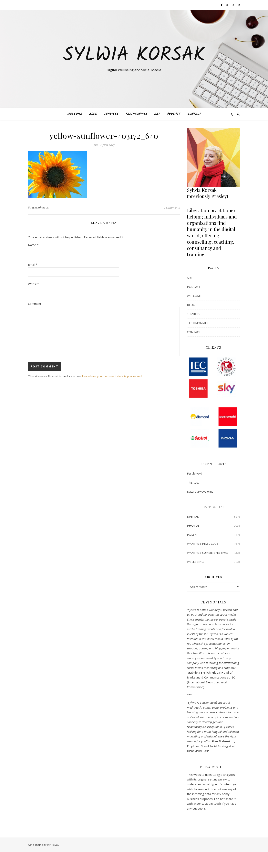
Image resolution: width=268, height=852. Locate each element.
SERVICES (111, 114)
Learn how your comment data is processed (112, 376)
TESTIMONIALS (136, 114)
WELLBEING (195, 562)
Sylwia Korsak (134, 55)
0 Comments (172, 207)
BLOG (93, 114)
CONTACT (194, 114)
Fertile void (194, 473)
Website (33, 284)
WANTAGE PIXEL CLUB (202, 543)
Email (32, 264)
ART (157, 114)
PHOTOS (193, 525)
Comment (34, 304)
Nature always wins (200, 491)
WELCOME (74, 114)
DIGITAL (193, 516)
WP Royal (52, 844)
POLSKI (192, 534)
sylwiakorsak (40, 207)
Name (33, 245)
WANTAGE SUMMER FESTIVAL (207, 553)
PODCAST (173, 114)
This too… (193, 482)
